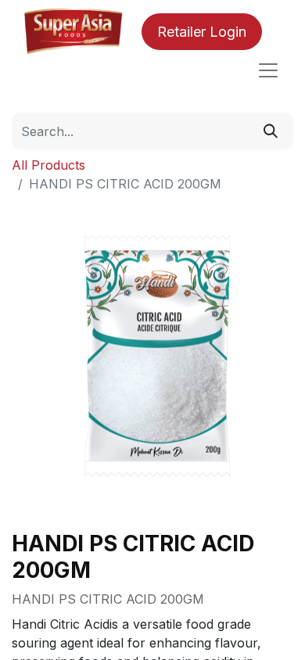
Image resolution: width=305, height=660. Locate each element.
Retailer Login (201, 31)
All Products (48, 165)
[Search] (270, 131)
